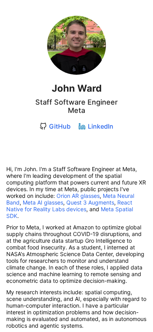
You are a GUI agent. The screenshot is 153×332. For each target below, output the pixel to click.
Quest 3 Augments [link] (90, 202)
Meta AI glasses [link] (43, 202)
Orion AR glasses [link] (78, 195)
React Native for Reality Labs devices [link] (70, 205)
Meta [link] (76, 110)
